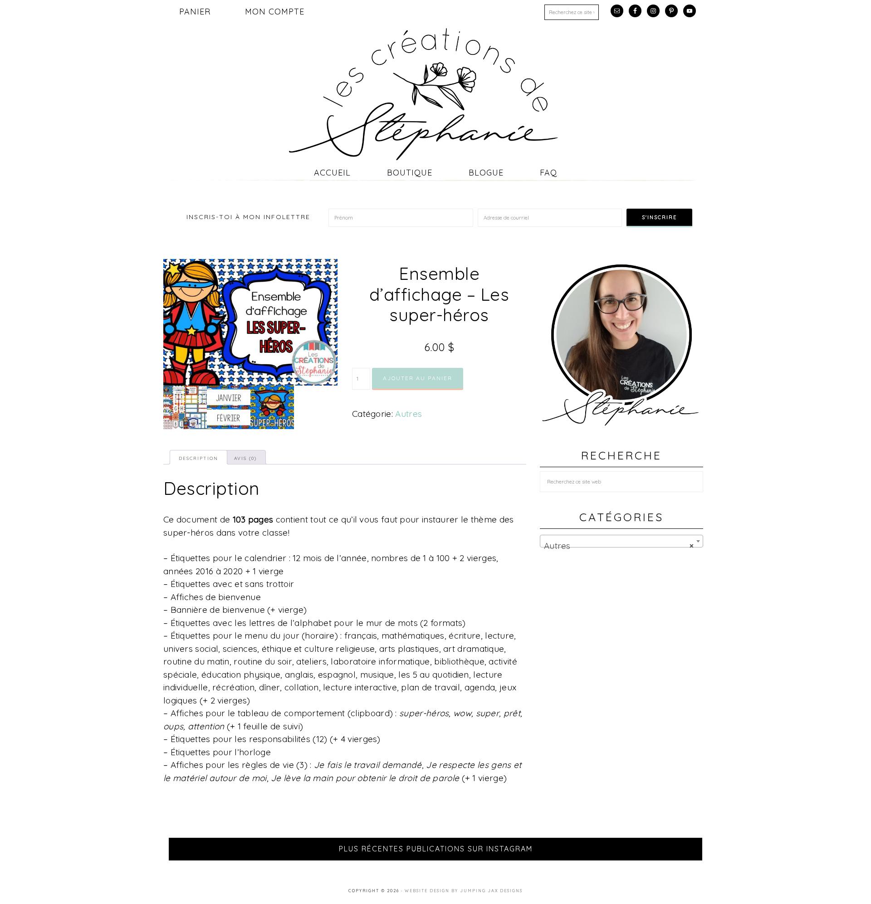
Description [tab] (198, 458)
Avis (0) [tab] (245, 458)
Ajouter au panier (417, 378)
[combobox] (621, 541)
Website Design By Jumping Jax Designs (464, 890)
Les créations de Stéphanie (435, 94)
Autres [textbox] (619, 545)
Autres (408, 413)
